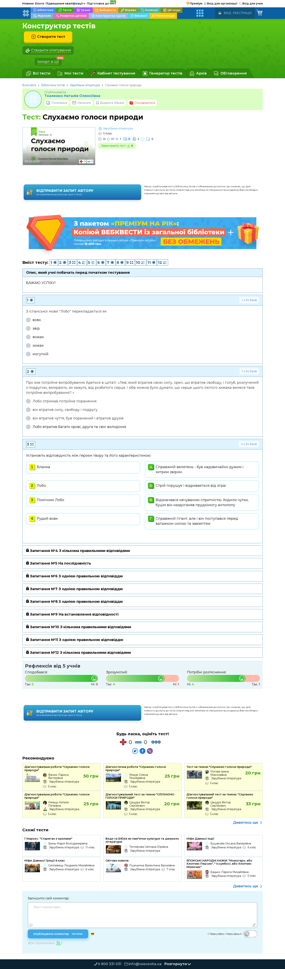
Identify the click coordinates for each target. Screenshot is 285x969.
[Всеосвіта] (25, 13)
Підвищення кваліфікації (66, 3)
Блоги (39, 3)
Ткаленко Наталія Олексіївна (72, 96)
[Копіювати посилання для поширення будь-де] (135, 751)
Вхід (227, 13)
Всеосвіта (29, 85)
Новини (28, 3)
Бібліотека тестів (53, 85)
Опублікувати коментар (58, 934)
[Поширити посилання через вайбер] (150, 751)
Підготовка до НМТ (101, 3)
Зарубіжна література (85, 85)
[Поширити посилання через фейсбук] (142, 751)
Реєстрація (242, 13)
